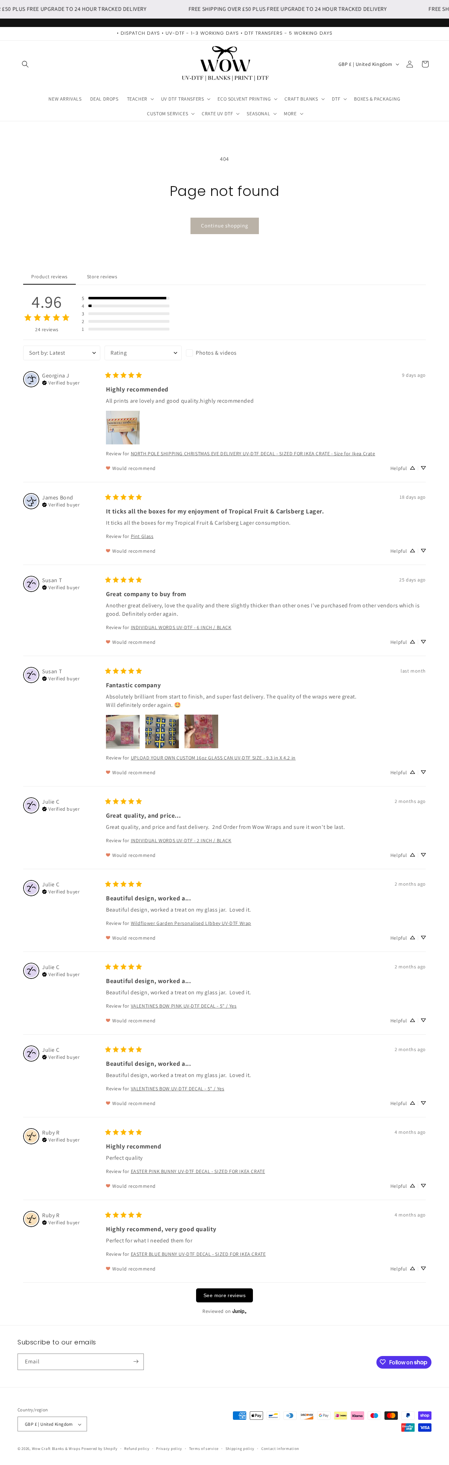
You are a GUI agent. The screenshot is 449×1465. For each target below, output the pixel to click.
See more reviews (224, 1295)
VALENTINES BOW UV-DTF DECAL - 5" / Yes (177, 1088)
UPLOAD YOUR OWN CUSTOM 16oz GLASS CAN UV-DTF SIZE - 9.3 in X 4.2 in (213, 757)
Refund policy (136, 1448)
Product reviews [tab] (49, 276)
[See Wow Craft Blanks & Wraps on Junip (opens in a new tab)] (240, 1311)
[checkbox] (224, 352)
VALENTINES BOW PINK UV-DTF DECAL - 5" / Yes (184, 1005)
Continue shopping (224, 225)
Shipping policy (240, 1448)
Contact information (280, 1448)
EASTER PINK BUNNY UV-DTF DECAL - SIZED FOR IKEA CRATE (198, 1171)
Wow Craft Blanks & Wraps (57, 1448)
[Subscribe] (135, 1361)
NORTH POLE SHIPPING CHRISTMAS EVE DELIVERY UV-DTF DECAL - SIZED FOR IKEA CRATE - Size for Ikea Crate (253, 453)
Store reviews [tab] (102, 276)
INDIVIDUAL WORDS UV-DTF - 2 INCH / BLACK (181, 840)
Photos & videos (216, 352)
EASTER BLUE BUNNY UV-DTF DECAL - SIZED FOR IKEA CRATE (198, 1254)
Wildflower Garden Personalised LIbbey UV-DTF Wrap (191, 923)
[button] (25, 64)
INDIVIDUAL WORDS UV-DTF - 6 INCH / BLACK (181, 627)
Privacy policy (169, 1448)
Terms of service (204, 1448)
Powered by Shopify (99, 1448)
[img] (61, 382)
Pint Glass (142, 536)
